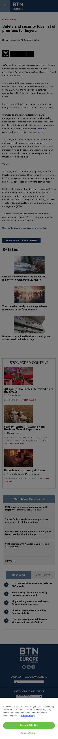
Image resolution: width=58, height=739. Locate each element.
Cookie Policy (27, 715)
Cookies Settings (29, 733)
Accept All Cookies (29, 725)
